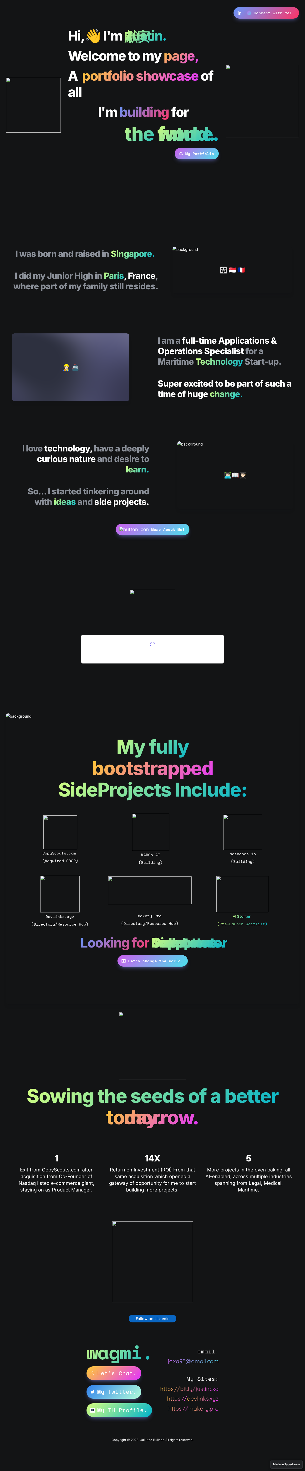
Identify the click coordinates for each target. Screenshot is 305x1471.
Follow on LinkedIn (152, 1318)
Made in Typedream (286, 1464)
